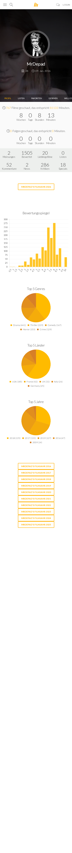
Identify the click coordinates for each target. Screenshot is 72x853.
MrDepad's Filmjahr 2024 (36, 518)
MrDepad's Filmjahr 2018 (36, 479)
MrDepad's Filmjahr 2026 (36, 186)
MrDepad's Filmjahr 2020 (36, 492)
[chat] (58, 5)
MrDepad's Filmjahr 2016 (36, 466)
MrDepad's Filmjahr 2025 (36, 524)
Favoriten (36, 98)
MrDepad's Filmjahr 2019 (36, 485)
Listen (21, 98)
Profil (7, 98)
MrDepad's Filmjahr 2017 (36, 472)
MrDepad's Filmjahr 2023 (36, 511)
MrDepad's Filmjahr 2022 (36, 505)
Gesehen (53, 98)
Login (66, 5)
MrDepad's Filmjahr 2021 (36, 498)
